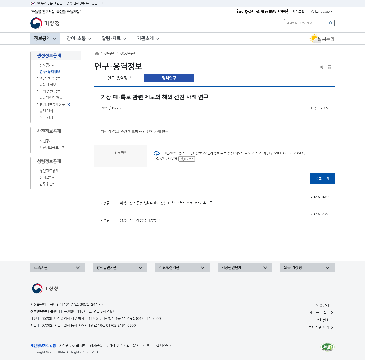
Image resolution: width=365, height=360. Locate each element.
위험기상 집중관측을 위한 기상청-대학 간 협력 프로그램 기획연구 (225, 200)
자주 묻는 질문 (319, 312)
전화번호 (323, 320)
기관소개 (145, 38)
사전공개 (45, 141)
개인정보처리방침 (43, 346)
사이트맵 (298, 11)
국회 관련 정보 (49, 91)
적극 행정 (46, 117)
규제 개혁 (46, 111)
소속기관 (41, 268)
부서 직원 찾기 (319, 327)
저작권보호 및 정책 (72, 346)
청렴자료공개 (49, 171)
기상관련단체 (231, 268)
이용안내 (323, 305)
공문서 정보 (47, 85)
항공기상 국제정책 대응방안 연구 (225, 217)
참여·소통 (76, 38)
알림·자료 (111, 38)
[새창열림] (322, 38)
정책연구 (169, 78)
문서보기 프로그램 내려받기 (153, 346)
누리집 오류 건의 (117, 346)
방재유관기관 (107, 268)
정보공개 (42, 38)
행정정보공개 (127, 53)
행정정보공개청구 (52, 104)
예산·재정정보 (49, 78)
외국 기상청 (293, 268)
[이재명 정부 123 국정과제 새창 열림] (262, 11)
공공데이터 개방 (51, 98)
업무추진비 (47, 184)
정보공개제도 (49, 65)
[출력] (330, 67)
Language (322, 11)
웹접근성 (96, 346)
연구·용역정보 (49, 72)
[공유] (321, 67)
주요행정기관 (169, 268)
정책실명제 (47, 177)
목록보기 (322, 178)
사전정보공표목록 (52, 147)
